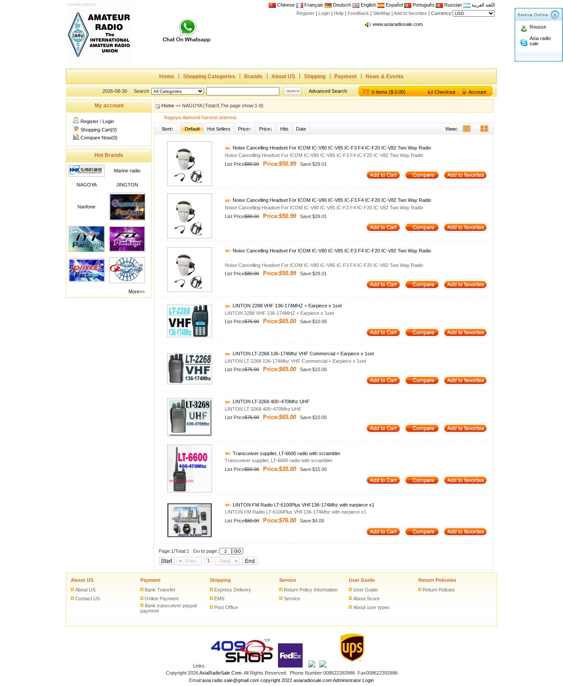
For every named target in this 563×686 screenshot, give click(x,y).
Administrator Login (353, 680)
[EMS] (311, 665)
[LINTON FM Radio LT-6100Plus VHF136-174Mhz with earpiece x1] (189, 535)
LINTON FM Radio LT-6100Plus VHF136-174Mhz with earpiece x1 (302, 504)
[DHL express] (322, 665)
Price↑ (245, 128)
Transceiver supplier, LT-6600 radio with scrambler (285, 453)
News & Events (385, 76)
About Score (366, 598)
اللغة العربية (482, 4)
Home (166, 76)
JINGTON (127, 184)
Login (324, 13)
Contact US (87, 598)
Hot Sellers (218, 128)
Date (301, 128)
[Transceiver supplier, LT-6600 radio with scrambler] (189, 490)
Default (192, 128)
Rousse (538, 26)
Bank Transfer (160, 589)
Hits (284, 128)
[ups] (350, 665)
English (368, 4)
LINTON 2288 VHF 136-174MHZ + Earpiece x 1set (286, 305)
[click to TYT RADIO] (87, 250)
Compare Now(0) (98, 137)
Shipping (314, 76)
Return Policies (439, 589)
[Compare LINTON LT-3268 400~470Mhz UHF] (422, 432)
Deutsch (341, 4)
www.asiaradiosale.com (398, 24)
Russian (453, 4)
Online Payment (162, 598)
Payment (345, 76)
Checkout (445, 92)
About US (283, 76)
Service (287, 580)
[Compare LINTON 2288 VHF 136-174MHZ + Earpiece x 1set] (422, 336)
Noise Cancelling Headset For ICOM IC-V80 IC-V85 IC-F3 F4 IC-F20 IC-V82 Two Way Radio (331, 147)
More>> (136, 291)
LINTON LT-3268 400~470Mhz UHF (270, 401)
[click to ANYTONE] (87, 175)
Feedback (358, 13)
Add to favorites (410, 13)
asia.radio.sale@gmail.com (231, 680)
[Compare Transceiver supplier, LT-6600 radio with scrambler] (422, 484)
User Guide (362, 580)
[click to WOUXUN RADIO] (127, 219)
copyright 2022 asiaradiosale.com (296, 680)
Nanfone (86, 206)
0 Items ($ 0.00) (389, 92)
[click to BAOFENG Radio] (127, 281)
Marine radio (127, 170)
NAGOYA (87, 184)
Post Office (226, 607)
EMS (219, 598)
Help (339, 13)
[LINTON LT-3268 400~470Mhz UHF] (189, 434)
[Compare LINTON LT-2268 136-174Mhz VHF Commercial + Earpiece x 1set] (422, 384)
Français (313, 4)
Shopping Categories (209, 76)
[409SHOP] (241, 665)
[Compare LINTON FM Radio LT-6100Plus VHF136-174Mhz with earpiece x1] (422, 535)
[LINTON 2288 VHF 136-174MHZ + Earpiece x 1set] (189, 335)
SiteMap (381, 13)
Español (393, 4)
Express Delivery (232, 589)
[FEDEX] (290, 665)
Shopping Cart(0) (98, 129)
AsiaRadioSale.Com (220, 672)
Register (305, 13)
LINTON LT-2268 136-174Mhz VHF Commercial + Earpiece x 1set (302, 353)
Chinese (286, 4)
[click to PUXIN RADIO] (87, 280)
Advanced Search (328, 91)
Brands (253, 76)
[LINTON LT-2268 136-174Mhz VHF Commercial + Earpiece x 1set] (189, 382)
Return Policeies (437, 580)
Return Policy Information (310, 589)
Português (423, 4)
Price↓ (266, 128)
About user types (371, 607)
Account (477, 92)
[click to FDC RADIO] (127, 250)
